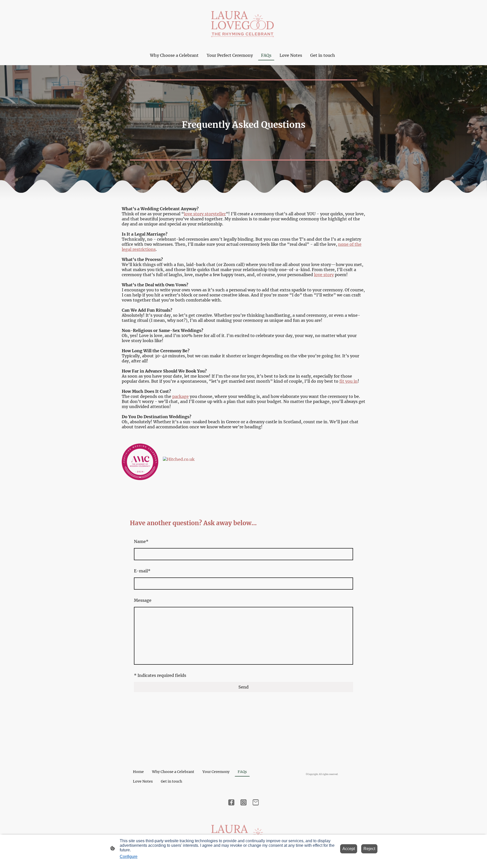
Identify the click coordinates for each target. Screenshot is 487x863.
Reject (369, 849)
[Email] (256, 802)
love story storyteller (205, 213)
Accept (348, 849)
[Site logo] (243, 22)
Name (141, 541)
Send (243, 687)
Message (142, 600)
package (180, 396)
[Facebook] (231, 802)
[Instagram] (243, 802)
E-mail (142, 570)
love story (324, 274)
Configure (128, 856)
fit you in (348, 381)
